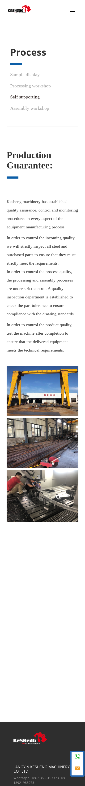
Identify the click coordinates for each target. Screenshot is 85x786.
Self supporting (25, 96)
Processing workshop (30, 85)
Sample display (25, 74)
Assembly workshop (29, 108)
